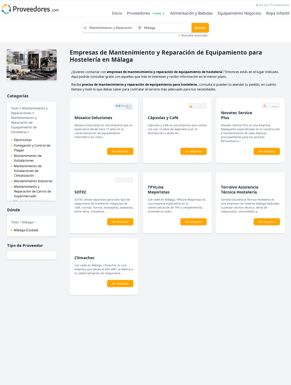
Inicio (117, 13)
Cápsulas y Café (163, 117)
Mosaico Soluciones (93, 117)
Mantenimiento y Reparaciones (29, 110)
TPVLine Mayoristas (158, 189)
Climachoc (84, 257)
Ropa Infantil (277, 13)
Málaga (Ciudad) (26, 230)
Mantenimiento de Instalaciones (28, 158)
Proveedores (138, 13)
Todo (15, 108)
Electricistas (23, 140)
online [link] (159, 13)
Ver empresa (120, 151)
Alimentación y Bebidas (191, 13)
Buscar (200, 28)
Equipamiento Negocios (239, 13)
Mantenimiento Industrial (33, 181)
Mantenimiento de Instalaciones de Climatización (28, 171)
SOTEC (80, 192)
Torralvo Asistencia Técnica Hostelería (239, 189)
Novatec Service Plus (236, 115)
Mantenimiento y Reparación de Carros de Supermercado (32, 191)
